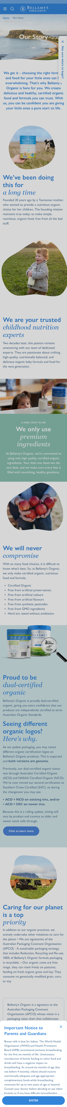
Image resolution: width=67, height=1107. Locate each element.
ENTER (33, 1100)
